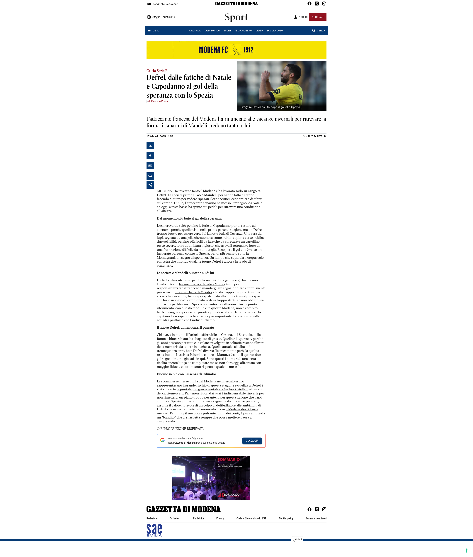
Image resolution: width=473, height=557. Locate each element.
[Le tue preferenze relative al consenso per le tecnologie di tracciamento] (466, 550)
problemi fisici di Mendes (193, 292)
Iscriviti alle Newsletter (164, 4)
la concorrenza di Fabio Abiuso (201, 284)
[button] (211, 478)
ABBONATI (318, 17)
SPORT (227, 31)
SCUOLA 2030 (275, 31)
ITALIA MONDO (212, 31)
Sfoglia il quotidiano (163, 17)
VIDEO (259, 31)
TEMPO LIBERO (243, 31)
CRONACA (195, 31)
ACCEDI (303, 17)
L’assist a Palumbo (189, 355)
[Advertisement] (184, 165)
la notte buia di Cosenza (224, 234)
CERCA (321, 31)
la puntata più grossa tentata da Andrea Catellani (212, 389)
